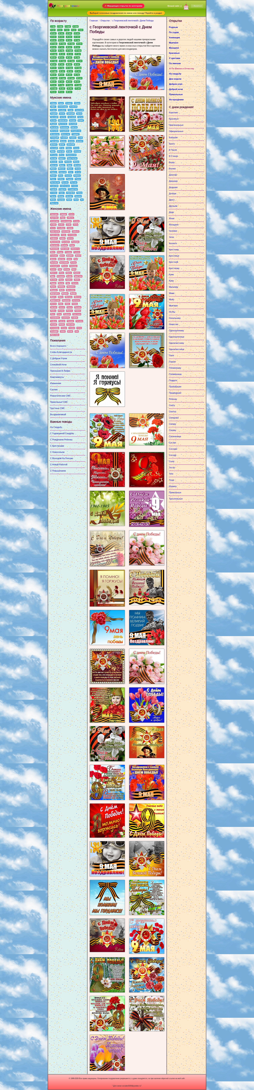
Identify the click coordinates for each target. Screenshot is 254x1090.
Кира (53, 276)
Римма (77, 311)
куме (171, 274)
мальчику (173, 287)
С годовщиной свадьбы (62, 433)
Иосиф (53, 158)
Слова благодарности (61, 352)
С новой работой (58, 464)
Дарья (78, 256)
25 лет (79, 44)
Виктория (65, 249)
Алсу (53, 228)
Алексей (73, 107)
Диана (53, 259)
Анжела (75, 231)
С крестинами (57, 446)
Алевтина (54, 221)
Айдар (77, 103)
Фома (53, 200)
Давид (63, 141)
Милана (69, 297)
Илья (62, 155)
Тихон (53, 196)
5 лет (53, 30)
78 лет (53, 92)
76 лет (69, 88)
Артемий (71, 117)
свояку (172, 430)
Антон (62, 113)
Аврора (63, 214)
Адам (61, 103)
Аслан (53, 120)
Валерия (65, 242)
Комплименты (57, 377)
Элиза (63, 328)
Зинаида (73, 266)
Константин (72, 158)
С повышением (58, 471)
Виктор (74, 127)
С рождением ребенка (61, 440)
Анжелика (55, 235)
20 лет (69, 40)
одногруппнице (176, 337)
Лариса (69, 280)
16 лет (69, 37)
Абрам (53, 103)
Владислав (75, 131)
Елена (73, 262)
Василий (54, 127)
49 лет (77, 64)
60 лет (69, 75)
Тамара (70, 321)
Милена (78, 297)
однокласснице (176, 349)
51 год (61, 68)
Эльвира (54, 331)
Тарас (61, 193)
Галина (68, 252)
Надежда (66, 300)
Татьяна (79, 321)
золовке (173, 231)
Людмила (71, 287)
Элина (71, 328)
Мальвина (71, 290)
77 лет (77, 88)
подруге (173, 380)
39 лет (61, 57)
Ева (75, 259)
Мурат (70, 169)
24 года (71, 44)
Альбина (61, 228)
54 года (54, 71)
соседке (173, 449)
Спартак (62, 189)
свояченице (175, 436)
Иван (53, 151)
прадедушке (175, 393)
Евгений (54, 148)
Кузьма (53, 162)
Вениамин (64, 127)
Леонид (68, 162)
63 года (62, 78)
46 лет (53, 64)
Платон (68, 176)
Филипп (78, 196)
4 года (75, 26)
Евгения (54, 262)
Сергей (53, 189)
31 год (61, 51)
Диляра (61, 259)
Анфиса (54, 238)
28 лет (69, 47)
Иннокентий (71, 155)
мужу (171, 299)
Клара (69, 276)
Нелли (53, 304)
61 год (76, 75)
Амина (70, 228)
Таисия (62, 321)
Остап (78, 172)
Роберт (61, 179)
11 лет (61, 33)
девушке (173, 181)
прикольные (175, 492)
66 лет (53, 82)
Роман (77, 179)
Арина (62, 238)
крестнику (174, 249)
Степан (53, 193)
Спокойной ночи (58, 365)
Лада (61, 280)
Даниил (80, 141)
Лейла (77, 280)
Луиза (53, 287)
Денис (62, 145)
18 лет (53, 40)
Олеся (61, 307)
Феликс (69, 196)
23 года (62, 44)
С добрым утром (58, 358)
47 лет (61, 64)
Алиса (61, 225)
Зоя (59, 269)
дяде (171, 212)
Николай (62, 172)
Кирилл (62, 158)
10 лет (53, 33)
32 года (69, 51)
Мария (73, 293)
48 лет (69, 64)
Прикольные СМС (59, 402)
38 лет (53, 57)
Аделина (54, 218)
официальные (176, 131)
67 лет (61, 82)
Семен (74, 186)
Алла (76, 225)
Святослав (64, 186)
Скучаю (54, 389)
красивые (174, 119)
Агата (71, 214)
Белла (70, 238)
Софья (53, 321)
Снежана (65, 318)
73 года (78, 85)
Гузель (77, 252)
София (74, 318)
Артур (80, 117)
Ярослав (54, 203)
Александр (62, 107)
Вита (53, 252)
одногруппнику (176, 330)
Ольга (69, 307)
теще (171, 480)
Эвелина (70, 324)
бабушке (173, 137)
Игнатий (61, 151)
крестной (173, 262)
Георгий (64, 138)
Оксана (53, 307)
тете (171, 474)
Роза (59, 314)
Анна (63, 235)
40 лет (69, 57)
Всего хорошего (58, 346)
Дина (69, 259)
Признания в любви (60, 371)
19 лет (61, 40)
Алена (76, 221)
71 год (61, 85)
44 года (71, 61)
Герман (73, 138)
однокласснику (176, 343)
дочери (172, 193)
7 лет (67, 30)
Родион (69, 179)
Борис (80, 120)
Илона (66, 269)
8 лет (74, 30)
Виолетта (75, 249)
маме (171, 293)
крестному (174, 268)
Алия (69, 225)
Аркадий (70, 113)
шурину (173, 486)
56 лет (69, 71)
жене (171, 218)
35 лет (61, 54)
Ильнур (54, 155)
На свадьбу (56, 427)
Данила (54, 145)
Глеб (80, 138)
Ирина (68, 273)
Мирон (53, 169)
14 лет (53, 37)
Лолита (75, 283)
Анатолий (79, 110)
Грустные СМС (57, 408)
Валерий (72, 124)
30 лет (53, 51)
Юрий (69, 200)
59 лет (61, 75)
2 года (60, 26)
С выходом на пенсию (61, 458)
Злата (53, 269)
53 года (78, 68)
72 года (69, 85)
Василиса (55, 245)
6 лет (60, 30)
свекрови (174, 418)
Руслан (65, 182)
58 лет (53, 75)
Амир (70, 110)
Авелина (54, 214)
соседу (172, 455)
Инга (74, 269)
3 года (67, 26)
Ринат (53, 179)
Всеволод (55, 134)
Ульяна (53, 324)
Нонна (74, 304)
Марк (69, 165)
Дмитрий (70, 145)
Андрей (54, 113)
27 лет (61, 47)
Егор (62, 148)
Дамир (71, 141)
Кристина (78, 276)
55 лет (61, 71)
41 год (76, 57)
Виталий (54, 131)
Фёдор (60, 196)
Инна (61, 273)
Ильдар (77, 151)
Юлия (70, 331)
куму (171, 281)
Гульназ (54, 256)
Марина (65, 293)
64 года (71, 78)
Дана (62, 256)
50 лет (53, 68)
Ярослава (55, 335)
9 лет (81, 30)
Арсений (54, 117)
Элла (79, 328)
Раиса (53, 311)
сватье (172, 411)
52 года (69, 68)
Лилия (60, 283)
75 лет (61, 88)
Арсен (79, 113)
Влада (60, 252)
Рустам (74, 182)
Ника (61, 304)
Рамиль (77, 176)
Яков (76, 200)
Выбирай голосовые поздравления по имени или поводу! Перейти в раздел (126, 13)
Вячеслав (65, 134)
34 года (54, 54)
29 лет (77, 47)
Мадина (54, 290)
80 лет (69, 92)
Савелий (54, 186)
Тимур (79, 193)
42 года (54, 61)
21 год (76, 40)
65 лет (79, 78)
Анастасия (55, 231)
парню (172, 362)
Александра (66, 221)
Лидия (53, 283)
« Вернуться (197, 6)
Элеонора (55, 328)
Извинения (55, 383)
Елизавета (55, 266)
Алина (53, 225)
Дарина (70, 256)
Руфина (67, 314)
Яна (76, 331)
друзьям (173, 206)
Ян (82, 200)
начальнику (175, 318)
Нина (67, 304)
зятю (171, 237)
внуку (172, 162)
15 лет (61, 37)
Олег (71, 172)
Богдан (72, 120)
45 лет (79, 61)
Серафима (55, 318)
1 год (53, 26)
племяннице (175, 374)
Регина (61, 311)
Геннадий (54, 138)
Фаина (61, 324)
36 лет (69, 54)
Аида (63, 218)
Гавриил (75, 134)
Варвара (75, 242)
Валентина (55, 242)
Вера (72, 245)
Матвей (77, 165)
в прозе (173, 150)
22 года (54, 44)
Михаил (62, 169)
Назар (77, 169)
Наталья (76, 300)
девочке (173, 175)
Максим (54, 165)
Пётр (60, 176)
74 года (54, 88)
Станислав (73, 189)
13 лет (76, 33)
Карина (77, 273)
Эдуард (61, 200)
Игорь (69, 151)
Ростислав (55, 182)
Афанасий (63, 120)
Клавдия (60, 276)
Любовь (61, 287)
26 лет (53, 47)
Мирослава (55, 300)
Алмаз (53, 110)
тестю (172, 467)
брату (172, 144)
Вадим (53, 124)
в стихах (173, 156)
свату (172, 405)
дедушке (173, 187)
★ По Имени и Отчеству (181, 68)
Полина (78, 307)
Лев (60, 162)
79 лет (61, 92)
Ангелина (66, 231)
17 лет (77, 37)
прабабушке (175, 387)
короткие (173, 112)
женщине (174, 225)
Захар (76, 148)
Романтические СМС (60, 396)
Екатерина (64, 262)
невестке (173, 324)
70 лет (53, 85)
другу (171, 200)
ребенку (173, 399)
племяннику (175, 368)
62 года (54, 78)
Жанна (64, 266)
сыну (171, 461)
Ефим (68, 148)
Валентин (63, 124)
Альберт (62, 110)
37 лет (77, 54)
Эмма (62, 331)
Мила (60, 297)
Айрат (53, 107)
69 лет (77, 82)
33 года (78, 51)
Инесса (54, 273)
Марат (62, 165)
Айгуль (70, 218)
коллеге (173, 243)
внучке (172, 169)
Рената (69, 311)
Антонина (72, 235)
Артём (62, 117)
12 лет (68, 33)
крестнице (174, 256)
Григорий (54, 141)
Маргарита (55, 293)
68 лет (69, 82)
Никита (53, 172)
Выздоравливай (58, 414)
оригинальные (176, 125)
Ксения (53, 280)
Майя (62, 290)
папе (171, 355)
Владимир (64, 131)
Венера (64, 245)
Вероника (54, 249)
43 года (62, 61)
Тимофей (70, 193)
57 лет (77, 71)
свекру (172, 424)
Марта (53, 297)
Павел (53, 176)
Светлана (77, 314)
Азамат (69, 103)
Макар (76, 162)
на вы (172, 312)
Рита (53, 314)
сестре (172, 443)
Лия (67, 283)
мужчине (173, 306)
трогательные (176, 499)
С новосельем (57, 452)
